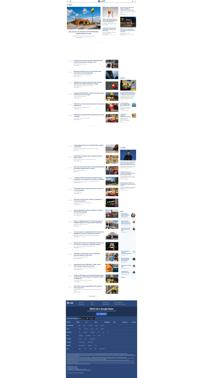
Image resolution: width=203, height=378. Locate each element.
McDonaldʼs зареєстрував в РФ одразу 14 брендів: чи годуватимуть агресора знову (127, 9)
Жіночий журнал (102, 348)
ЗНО (103, 332)
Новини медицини (82, 345)
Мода (95, 348)
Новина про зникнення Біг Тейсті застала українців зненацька (84, 267)
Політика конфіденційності (118, 302)
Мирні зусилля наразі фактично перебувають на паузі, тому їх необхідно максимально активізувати (128, 188)
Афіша (80, 348)
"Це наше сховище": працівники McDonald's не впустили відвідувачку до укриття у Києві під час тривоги (89, 232)
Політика (78, 322)
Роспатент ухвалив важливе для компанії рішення (82, 74)
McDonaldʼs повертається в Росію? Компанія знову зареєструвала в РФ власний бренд (87, 72)
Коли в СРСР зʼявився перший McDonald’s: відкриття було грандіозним (88, 286)
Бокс (97, 328)
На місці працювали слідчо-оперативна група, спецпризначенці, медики (86, 181)
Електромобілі (88, 335)
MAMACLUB (90, 345)
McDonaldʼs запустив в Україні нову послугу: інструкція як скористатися (89, 104)
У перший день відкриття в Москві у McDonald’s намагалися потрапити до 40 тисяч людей (88, 290)
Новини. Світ (76, 171)
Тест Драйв (80, 335)
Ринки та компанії (105, 24)
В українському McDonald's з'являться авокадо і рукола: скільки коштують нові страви (89, 93)
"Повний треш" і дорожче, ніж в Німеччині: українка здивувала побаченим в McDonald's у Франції (88, 83)
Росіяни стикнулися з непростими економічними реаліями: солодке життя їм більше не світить (126, 252)
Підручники (85, 332)
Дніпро (96, 325)
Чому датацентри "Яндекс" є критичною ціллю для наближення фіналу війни (125, 222)
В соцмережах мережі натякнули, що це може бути (82, 202)
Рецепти (80, 338)
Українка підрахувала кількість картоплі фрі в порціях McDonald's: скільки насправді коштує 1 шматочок (110, 20)
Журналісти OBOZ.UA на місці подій (120, 304)
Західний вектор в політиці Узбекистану (125, 272)
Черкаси (102, 325)
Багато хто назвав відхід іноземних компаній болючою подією (84, 246)
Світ (86, 322)
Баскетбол (86, 328)
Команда (92, 302)
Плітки (85, 348)
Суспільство (125, 322)
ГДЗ (79, 332)
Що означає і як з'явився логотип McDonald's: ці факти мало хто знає (84, 32)
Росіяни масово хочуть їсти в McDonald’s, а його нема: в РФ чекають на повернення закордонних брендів (89, 243)
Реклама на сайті (81, 304)
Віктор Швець (123, 217)
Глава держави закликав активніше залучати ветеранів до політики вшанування (128, 167)
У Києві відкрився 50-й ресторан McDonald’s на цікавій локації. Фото (88, 146)
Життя (96, 322)
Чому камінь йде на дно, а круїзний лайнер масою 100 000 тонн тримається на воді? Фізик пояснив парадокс (125, 104)
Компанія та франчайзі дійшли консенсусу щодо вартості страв (85, 159)
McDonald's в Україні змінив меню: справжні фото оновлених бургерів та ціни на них (87, 254)
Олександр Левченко (124, 274)
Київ (79, 325)
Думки (121, 211)
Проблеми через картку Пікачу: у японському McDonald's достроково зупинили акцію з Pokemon (89, 167)
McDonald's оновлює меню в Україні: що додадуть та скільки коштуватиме (88, 200)
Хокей (92, 328)
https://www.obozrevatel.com (101, 353)
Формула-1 (102, 328)
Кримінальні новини (77, 182)
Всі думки (123, 277)
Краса (90, 348)
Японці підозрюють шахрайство (79, 170)
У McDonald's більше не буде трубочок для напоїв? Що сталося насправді (88, 189)
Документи (92, 304)
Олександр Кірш (123, 262)
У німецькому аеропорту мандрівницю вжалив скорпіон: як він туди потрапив (125, 115)
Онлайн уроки (92, 332)
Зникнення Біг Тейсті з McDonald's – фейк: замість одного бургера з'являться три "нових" (87, 265)
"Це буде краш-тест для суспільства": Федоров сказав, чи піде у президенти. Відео (127, 173)
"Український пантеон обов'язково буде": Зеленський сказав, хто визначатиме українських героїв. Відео (127, 163)
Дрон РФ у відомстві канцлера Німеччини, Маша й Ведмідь (125, 259)
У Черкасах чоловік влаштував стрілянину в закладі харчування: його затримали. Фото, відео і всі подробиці (89, 178)
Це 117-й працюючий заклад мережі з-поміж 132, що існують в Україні (86, 148)
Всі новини (134, 322)
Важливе (122, 78)
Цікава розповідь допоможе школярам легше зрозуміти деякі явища (125, 108)
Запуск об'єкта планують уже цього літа (81, 224)
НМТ (108, 332)
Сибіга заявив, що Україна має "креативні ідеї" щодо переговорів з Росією (127, 184)
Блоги (114, 322)
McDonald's (69, 4)
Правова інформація (105, 302)
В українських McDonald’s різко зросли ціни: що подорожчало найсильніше (109, 29)
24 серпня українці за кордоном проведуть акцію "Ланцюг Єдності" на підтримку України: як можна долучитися (128, 93)
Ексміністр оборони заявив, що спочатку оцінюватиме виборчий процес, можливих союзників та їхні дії (127, 177)
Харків (84, 325)
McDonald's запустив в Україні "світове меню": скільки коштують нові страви (128, 30)
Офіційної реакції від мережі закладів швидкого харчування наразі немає (86, 235)
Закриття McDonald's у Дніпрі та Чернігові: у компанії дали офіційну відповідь (88, 211)
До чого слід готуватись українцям (80, 213)
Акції (94, 335)
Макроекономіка (90, 342)
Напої (86, 338)
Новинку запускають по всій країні (80, 96)
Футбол (80, 328)
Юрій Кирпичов (123, 268)
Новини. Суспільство (79, 37)
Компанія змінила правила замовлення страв (82, 107)
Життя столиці (76, 65)
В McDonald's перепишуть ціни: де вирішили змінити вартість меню (88, 156)
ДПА (98, 332)
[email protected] (79, 370)
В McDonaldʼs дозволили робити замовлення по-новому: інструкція (89, 115)
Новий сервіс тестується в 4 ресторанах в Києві (82, 118)
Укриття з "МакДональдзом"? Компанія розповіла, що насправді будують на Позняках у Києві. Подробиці (88, 221)
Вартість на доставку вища (125, 33)
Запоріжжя (90, 325)
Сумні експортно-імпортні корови (126, 266)
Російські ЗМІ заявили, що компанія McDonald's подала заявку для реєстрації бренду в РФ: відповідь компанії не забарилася (89, 277)
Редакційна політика (105, 304)
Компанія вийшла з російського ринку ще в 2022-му (83, 280)
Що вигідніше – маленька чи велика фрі (109, 23)
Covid (96, 345)
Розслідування (107, 322)
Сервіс (99, 335)
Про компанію (81, 302)
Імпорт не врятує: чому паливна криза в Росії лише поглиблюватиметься (125, 229)
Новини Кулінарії (92, 338)
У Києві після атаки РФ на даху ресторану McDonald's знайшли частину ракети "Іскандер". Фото (88, 61)
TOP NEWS (122, 147)
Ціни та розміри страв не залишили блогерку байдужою (83, 85)
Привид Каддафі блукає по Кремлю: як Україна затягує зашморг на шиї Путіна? (125, 215)
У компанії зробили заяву (78, 191)
